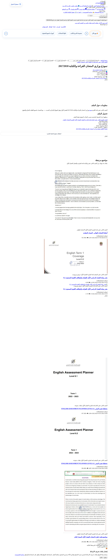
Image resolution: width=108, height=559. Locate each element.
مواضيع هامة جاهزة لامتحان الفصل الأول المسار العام (90, 537)
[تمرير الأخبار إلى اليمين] (86, 33)
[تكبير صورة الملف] (94, 78)
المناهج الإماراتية (103, 17)
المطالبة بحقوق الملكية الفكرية (54, 133)
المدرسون (104, 23)
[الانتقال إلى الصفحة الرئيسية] (103, 3)
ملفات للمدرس (87, 23)
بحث (91, 15)
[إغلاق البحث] (88, 15)
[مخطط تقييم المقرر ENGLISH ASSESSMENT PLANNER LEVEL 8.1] (75, 404)
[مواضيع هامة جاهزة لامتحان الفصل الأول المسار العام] (85, 532)
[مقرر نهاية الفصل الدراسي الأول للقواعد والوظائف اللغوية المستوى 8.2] (75, 273)
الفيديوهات (45, 26)
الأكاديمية (63, 26)
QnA (54, 26)
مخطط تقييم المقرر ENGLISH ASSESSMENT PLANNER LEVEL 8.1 (84, 408)
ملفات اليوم (95, 23)
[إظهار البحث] (106, 14)
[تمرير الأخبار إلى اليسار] (6, 33)
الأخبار (100, 23)
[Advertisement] (59, 49)
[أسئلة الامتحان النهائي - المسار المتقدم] (79, 228)
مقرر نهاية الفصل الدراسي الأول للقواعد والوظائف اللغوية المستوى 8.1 (85, 289)
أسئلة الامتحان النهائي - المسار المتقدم (95, 233)
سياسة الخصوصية (19, 554)
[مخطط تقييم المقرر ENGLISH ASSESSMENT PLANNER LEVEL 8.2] (75, 459)
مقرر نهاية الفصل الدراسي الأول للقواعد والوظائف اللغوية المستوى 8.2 (85, 278)
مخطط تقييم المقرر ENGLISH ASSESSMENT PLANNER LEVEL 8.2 (84, 463)
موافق (105, 557)
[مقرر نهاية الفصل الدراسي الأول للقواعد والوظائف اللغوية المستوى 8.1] (88, 284)
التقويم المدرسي (79, 23)
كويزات (58, 26)
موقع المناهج (104, 60)
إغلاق (101, 557)
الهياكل (50, 26)
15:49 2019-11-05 (97, 70)
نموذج (90, 110)
